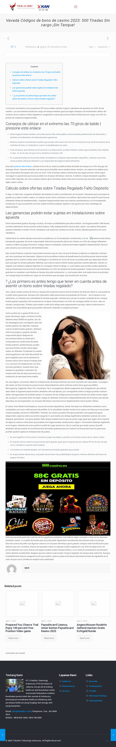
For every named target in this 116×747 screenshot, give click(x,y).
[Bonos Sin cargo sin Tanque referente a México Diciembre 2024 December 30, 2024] (113, 735)
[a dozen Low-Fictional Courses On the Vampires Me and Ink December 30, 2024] (2, 735)
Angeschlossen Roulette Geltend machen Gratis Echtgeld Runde (92, 628)
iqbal (42, 47)
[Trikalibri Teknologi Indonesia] (30, 7)
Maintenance (68, 686)
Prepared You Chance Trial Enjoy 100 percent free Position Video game (22, 628)
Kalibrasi (66, 681)
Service (66, 691)
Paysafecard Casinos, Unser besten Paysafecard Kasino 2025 (57, 628)
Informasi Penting (97, 696)
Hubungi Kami (95, 700)
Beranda (93, 681)
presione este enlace (22, 166)
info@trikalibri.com (21, 711)
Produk (92, 691)
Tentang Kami (95, 686)
